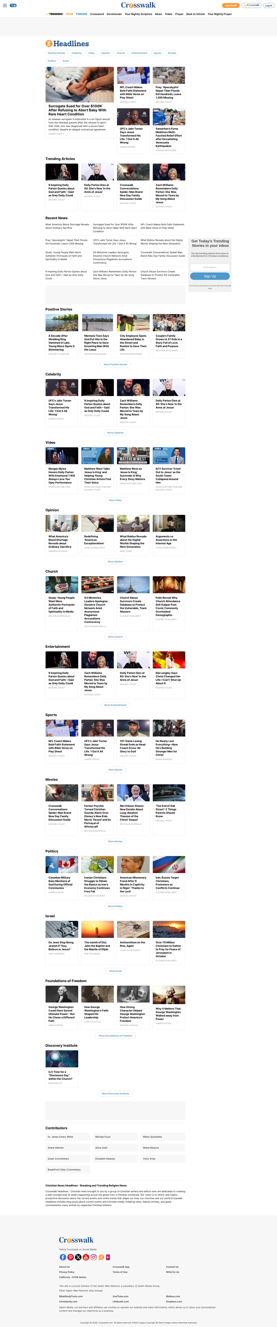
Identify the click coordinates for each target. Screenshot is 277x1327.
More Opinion (115, 561)
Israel (66, 60)
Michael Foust (102, 1136)
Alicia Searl (101, 1147)
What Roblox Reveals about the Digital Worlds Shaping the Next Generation (162, 242)
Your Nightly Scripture (138, 14)
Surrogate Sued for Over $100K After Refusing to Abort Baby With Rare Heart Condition (115, 228)
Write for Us (172, 1272)
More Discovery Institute (115, 1093)
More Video (115, 500)
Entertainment (139, 53)
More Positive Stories (115, 364)
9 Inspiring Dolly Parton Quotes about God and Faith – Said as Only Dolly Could (66, 275)
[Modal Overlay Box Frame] (210, 265)
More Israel (115, 971)
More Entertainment (115, 705)
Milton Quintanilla (152, 1136)
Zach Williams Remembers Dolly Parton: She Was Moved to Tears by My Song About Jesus (115, 275)
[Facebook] (63, 1257)
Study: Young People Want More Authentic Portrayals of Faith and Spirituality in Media (63, 256)
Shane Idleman (56, 1147)
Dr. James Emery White (60, 1136)
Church (121, 53)
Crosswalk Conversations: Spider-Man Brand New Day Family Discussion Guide (163, 254)
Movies (172, 53)
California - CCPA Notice (72, 1277)
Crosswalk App (121, 1266)
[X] (78, 1257)
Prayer (179, 14)
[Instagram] (93, 1257)
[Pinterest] (70, 1257)
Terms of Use (120, 1272)
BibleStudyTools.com (71, 1296)
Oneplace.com (174, 1301)
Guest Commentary (58, 1158)
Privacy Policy (66, 1272)
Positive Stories (56, 53)
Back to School (195, 14)
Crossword (97, 14)
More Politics (115, 906)
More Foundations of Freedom (115, 1035)
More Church (115, 636)
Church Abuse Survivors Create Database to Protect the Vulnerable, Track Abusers (160, 275)
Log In (268, 5)
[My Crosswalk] (251, 5)
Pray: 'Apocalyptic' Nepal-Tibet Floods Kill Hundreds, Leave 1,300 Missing (66, 242)
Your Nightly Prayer (220, 14)
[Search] (13, 5)
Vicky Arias (149, 1158)
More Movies (115, 841)
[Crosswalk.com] (138, 5)
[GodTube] (109, 1257)
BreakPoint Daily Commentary (64, 1169)
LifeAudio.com (121, 1301)
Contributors (56, 1128)
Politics (52, 60)
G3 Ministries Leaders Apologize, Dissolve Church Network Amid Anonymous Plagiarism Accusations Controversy (112, 257)
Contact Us (172, 1266)
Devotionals (114, 14)
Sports (157, 53)
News (158, 14)
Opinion (105, 53)
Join (231, 5)
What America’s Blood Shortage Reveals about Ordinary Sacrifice (67, 226)
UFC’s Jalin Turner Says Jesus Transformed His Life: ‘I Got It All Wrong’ (115, 242)
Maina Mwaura (151, 1147)
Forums (81, 14)
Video (168, 14)
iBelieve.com (173, 1296)
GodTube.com (120, 1296)
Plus (69, 14)
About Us (64, 1266)
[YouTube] (86, 1257)
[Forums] (101, 1257)
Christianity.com (68, 1301)
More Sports (115, 769)
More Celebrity (115, 432)
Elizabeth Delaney (105, 1158)
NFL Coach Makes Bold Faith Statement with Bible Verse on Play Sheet (162, 226)
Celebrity (77, 53)
